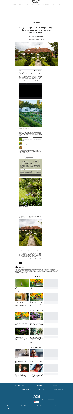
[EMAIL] (23, 267)
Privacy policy (23, 407)
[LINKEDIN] (22, 267)
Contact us (54, 405)
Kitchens (27, 4)
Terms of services (27, 171)
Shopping (32, 4)
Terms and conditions (8, 407)
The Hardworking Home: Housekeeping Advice (28, 390)
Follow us (36, 70)
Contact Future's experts (24, 405)
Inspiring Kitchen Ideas (40, 389)
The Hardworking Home (47, 4)
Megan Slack (33, 39)
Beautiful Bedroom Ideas (40, 388)
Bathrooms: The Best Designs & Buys (27, 389)
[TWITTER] (19, 267)
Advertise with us (39, 405)
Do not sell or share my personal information (12, 408)
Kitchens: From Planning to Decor (26, 388)
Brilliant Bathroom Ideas (40, 390)
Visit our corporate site (51, 399)
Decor (23, 4)
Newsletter (40, 70)
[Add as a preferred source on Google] (36, 402)
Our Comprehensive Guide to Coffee (58, 389)
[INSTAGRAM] (21, 267)
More (59, 4)
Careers (54, 407)
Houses (14, 4)
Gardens (19, 4)
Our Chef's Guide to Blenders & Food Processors (60, 390)
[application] (30, 91)
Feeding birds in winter (29, 157)
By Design (54, 4)
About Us (6, 405)
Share (20, 70)
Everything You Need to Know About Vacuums (59, 388)
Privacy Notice (37, 171)
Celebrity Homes (39, 4)
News (43, 39)
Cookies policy (39, 407)
